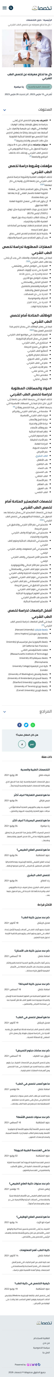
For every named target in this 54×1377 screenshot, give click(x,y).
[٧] (33, 330)
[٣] (43, 184)
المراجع (46, 711)
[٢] (31, 156)
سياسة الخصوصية (41, 1348)
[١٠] (43, 519)
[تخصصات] (42, 8)
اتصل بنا (46, 1353)
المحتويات (45, 109)
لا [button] (22, 744)
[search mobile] (11, 8)
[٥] (29, 261)
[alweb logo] (33, 1364)
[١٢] (43, 625)
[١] (15, 139)
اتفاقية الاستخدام (42, 1338)
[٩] (14, 406)
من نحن (46, 1343)
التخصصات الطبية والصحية (39, 87)
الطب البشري (42, 456)
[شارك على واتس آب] (33, 725)
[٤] (41, 184)
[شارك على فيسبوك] (19, 725)
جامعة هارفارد (41, 629)
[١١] (41, 519)
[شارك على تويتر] (26, 725)
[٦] (27, 261)
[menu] (5, 8)
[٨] (31, 330)
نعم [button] (32, 744)
